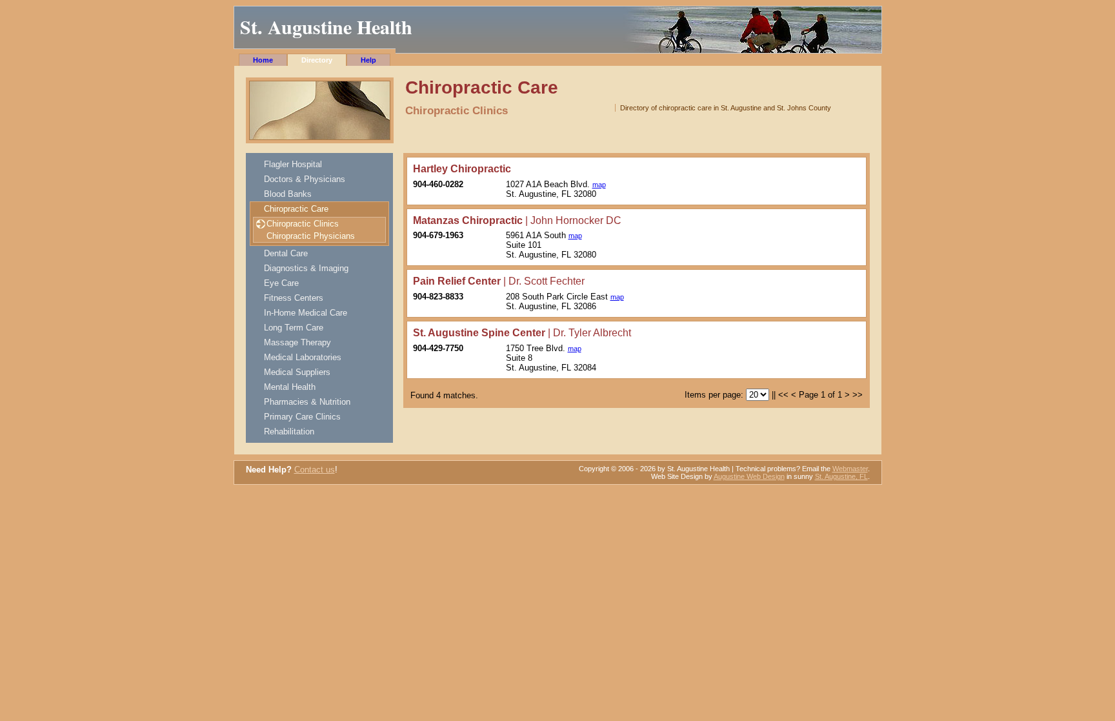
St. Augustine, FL (841, 476)
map (599, 184)
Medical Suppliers (297, 372)
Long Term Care (293, 327)
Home (263, 60)
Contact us (314, 469)
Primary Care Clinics (302, 416)
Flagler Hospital (293, 164)
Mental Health (290, 387)
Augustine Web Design (749, 476)
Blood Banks (288, 194)
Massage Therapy (297, 342)
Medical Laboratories (302, 357)
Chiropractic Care (296, 209)
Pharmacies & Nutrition (307, 402)
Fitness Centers (293, 298)
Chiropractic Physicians (310, 236)
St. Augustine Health (326, 26)
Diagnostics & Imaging (306, 268)
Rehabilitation (289, 431)
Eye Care (281, 283)
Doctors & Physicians (304, 179)
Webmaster (850, 468)
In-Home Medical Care (305, 313)
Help (368, 60)
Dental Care (286, 253)
